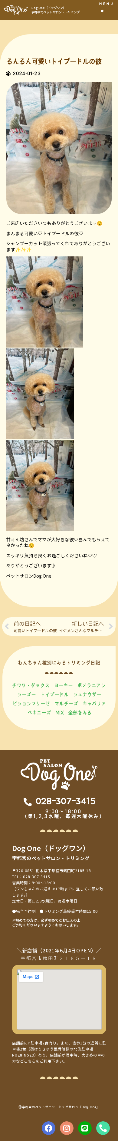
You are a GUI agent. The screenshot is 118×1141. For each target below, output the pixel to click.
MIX (59, 712)
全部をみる (80, 712)
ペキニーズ (39, 712)
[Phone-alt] (103, 1128)
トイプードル (54, 694)
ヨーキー (63, 685)
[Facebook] (48, 1128)
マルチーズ (66, 703)
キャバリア (94, 703)
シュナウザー (87, 694)
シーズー (26, 694)
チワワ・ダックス (30, 685)
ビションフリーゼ (31, 703)
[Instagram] (67, 1128)
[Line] (85, 1128)
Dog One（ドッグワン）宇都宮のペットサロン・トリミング (55, 9)
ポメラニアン (91, 685)
